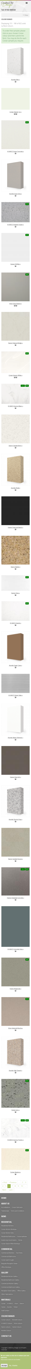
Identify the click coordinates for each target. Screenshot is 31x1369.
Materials (5, 1299)
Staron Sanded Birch (15, 446)
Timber (16, 1307)
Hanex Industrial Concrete (15, 898)
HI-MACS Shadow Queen (15, 225)
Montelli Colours (17, 1320)
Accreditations (5, 1207)
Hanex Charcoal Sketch (15, 527)
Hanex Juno (15, 1110)
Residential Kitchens (7, 1226)
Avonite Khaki (15, 488)
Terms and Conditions (17, 1211)
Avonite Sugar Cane (15, 665)
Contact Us (6, 1335)
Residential (6, 1221)
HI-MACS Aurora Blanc (15, 406)
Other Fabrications (7, 1294)
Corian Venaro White (15, 375)
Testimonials (5, 1211)
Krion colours (18, 1323)
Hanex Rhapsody (15, 989)
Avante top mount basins (9, 1240)
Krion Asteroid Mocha (15, 1028)
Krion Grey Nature (15, 304)
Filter (26, 15)
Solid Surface (5, 1311)
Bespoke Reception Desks (9, 1263)
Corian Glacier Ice (15, 112)
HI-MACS (10, 1303)
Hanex (3, 1307)
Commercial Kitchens (7, 1253)
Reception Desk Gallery (8, 1291)
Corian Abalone (15, 1172)
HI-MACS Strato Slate (15, 695)
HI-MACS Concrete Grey (14, 949)
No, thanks (13, 1365)
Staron (22, 1303)
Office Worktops (6, 1267)
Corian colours (5, 1320)
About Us (5, 1203)
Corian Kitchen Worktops (9, 1229)
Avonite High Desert (15, 1070)
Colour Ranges (8, 1316)
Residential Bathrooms (8, 1236)
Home (3, 1197)
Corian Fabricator (17, 1207)
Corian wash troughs (7, 1260)
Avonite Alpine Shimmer (15, 738)
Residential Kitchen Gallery (9, 1276)
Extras (20, 1240)
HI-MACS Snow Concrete (15, 151)
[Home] (8, 5)
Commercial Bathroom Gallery (10, 1287)
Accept (4, 1365)
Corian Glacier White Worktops (10, 1244)
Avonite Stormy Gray (15, 819)
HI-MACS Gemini (15, 623)
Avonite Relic (15, 80)
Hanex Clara (15, 593)
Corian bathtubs (22, 1236)
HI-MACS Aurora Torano (15, 1140)
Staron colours (5, 1327)
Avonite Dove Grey (15, 194)
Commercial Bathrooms (8, 1256)
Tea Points (19, 1253)
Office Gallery (21, 1291)
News (3, 1216)
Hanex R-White (15, 264)
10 (22, 1186)
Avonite (9, 1307)
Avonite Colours (6, 1331)
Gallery (4, 1272)
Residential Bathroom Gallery (10, 1280)
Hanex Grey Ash (15, 777)
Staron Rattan (15, 567)
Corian (3, 1303)
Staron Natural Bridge (15, 343)
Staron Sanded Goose (15, 859)
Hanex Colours (16, 1327)
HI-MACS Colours (6, 1323)
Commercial (6, 1248)
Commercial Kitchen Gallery (9, 1283)
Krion (16, 1303)
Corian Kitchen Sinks (7, 1233)
